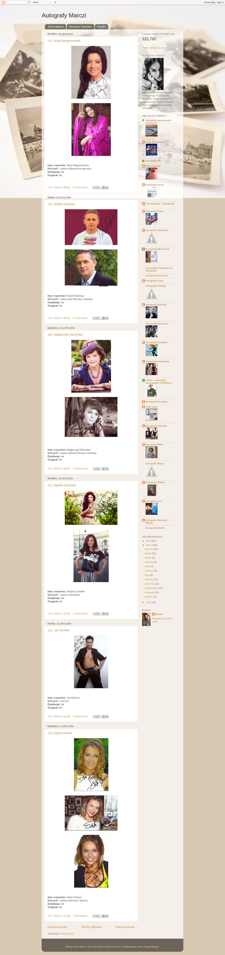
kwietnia (149, 562)
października (152, 588)
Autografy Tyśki (154, 211)
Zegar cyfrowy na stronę (155, 48)
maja (148, 566)
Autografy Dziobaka (157, 275)
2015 (149, 602)
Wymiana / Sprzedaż (80, 26)
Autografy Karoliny (156, 304)
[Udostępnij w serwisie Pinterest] (107, 187)
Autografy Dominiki (156, 401)
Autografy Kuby (154, 281)
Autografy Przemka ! (157, 342)
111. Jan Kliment (58, 630)
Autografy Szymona (157, 323)
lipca (147, 575)
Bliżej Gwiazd (153, 166)
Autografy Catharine (157, 230)
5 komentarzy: (80, 318)
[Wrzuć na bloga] (97, 187)
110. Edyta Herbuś (60, 733)
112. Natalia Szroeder (62, 485)
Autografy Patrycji (156, 286)
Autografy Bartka (155, 482)
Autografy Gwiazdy (156, 426)
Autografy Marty (155, 463)
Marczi (159, 614)
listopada (150, 592)
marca (148, 558)
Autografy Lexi (154, 501)
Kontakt (101, 26)
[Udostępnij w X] (100, 187)
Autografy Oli (153, 161)
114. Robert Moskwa (61, 204)
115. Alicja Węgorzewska (64, 40)
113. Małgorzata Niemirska (65, 334)
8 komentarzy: (80, 187)
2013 (149, 541)
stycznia (149, 549)
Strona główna (55, 26)
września (150, 584)
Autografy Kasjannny (157, 361)
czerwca (149, 571)
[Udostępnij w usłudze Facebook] (103, 187)
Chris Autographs (155, 142)
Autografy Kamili (155, 528)
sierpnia (149, 579)
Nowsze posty (57, 927)
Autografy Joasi (155, 184)
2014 (149, 545)
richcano (117, 946)
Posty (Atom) (67, 933)
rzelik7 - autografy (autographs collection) (159, 381)
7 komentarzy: (80, 916)
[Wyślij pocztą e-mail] (94, 187)
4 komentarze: (81, 468)
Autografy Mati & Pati (157, 249)
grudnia (149, 596)
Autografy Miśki (154, 444)
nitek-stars (152, 407)
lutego (148, 553)
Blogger (155, 946)
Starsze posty (125, 927)
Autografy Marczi (64, 15)
